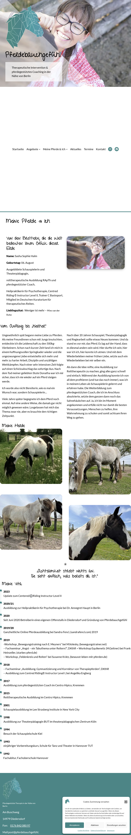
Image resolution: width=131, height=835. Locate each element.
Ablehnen (95, 825)
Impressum (110, 830)
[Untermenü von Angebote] (39, 149)
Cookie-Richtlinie (83, 830)
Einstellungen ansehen (116, 825)
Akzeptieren (74, 825)
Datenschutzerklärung (98, 830)
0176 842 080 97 (20, 825)
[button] (126, 802)
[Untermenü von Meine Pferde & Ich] (67, 149)
